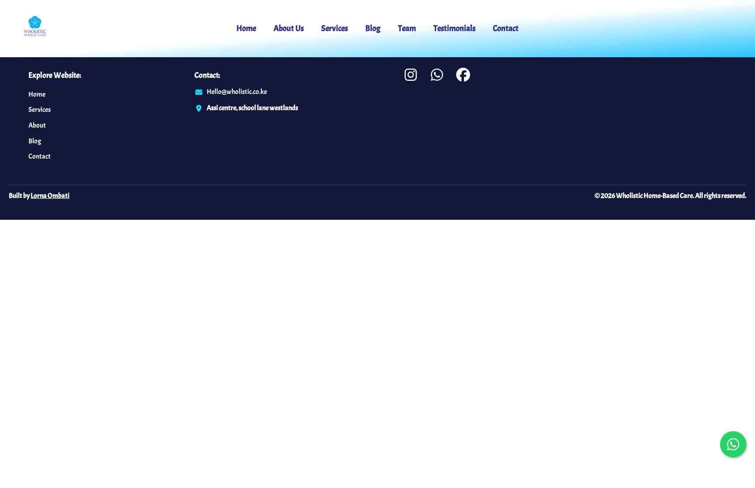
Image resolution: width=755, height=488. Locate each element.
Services (334, 28)
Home (246, 28)
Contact (506, 28)
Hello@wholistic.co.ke (237, 91)
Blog (373, 28)
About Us (289, 28)
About (37, 125)
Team (407, 28)
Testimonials (454, 28)
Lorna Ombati (50, 195)
